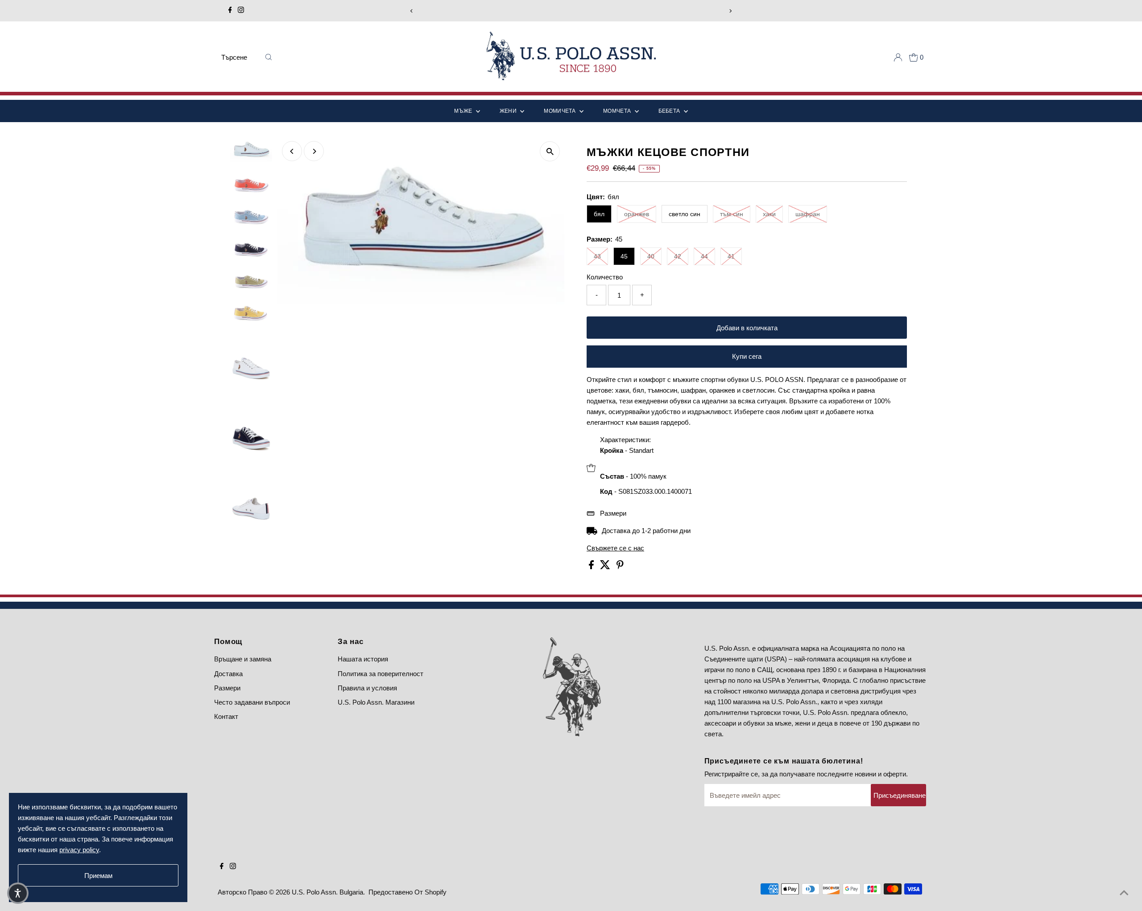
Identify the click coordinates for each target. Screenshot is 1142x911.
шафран (807, 213)
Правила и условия (367, 688)
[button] (18, 893)
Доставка (228, 673)
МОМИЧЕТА (560, 111)
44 (704, 256)
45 (624, 256)
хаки (769, 213)
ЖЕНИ (509, 111)
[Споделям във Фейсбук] (592, 566)
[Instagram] (241, 10)
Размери (613, 513)
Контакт (226, 716)
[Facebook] (230, 10)
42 (677, 256)
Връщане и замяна (242, 659)
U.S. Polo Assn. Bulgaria (327, 892)
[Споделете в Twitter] (606, 566)
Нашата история (363, 659)
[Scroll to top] (1124, 893)
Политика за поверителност (380, 673)
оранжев (636, 213)
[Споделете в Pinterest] (620, 566)
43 (597, 256)
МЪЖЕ (464, 111)
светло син (684, 213)
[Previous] (412, 11)
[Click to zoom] (550, 151)
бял (599, 213)
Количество (605, 277)
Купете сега (747, 356)
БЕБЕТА (670, 111)
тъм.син (731, 213)
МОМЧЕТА (617, 111)
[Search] (268, 57)
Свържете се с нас (615, 548)
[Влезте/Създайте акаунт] (898, 57)
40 (650, 256)
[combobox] (239, 57)
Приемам (98, 875)
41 (731, 256)
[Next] (730, 11)
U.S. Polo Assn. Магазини (376, 702)
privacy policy (79, 850)
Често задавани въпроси (252, 702)
